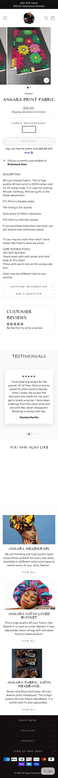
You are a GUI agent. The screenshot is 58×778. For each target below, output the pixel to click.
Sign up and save (28, 751)
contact (28, 740)
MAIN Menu (28, 720)
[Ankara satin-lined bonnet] (29, 594)
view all (29, 641)
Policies (28, 730)
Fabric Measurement (29, 123)
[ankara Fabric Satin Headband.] (29, 663)
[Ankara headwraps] (29, 529)
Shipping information (29, 286)
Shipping (16, 111)
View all (29, 572)
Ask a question (29, 293)
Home (28, 93)
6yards (29, 129)
